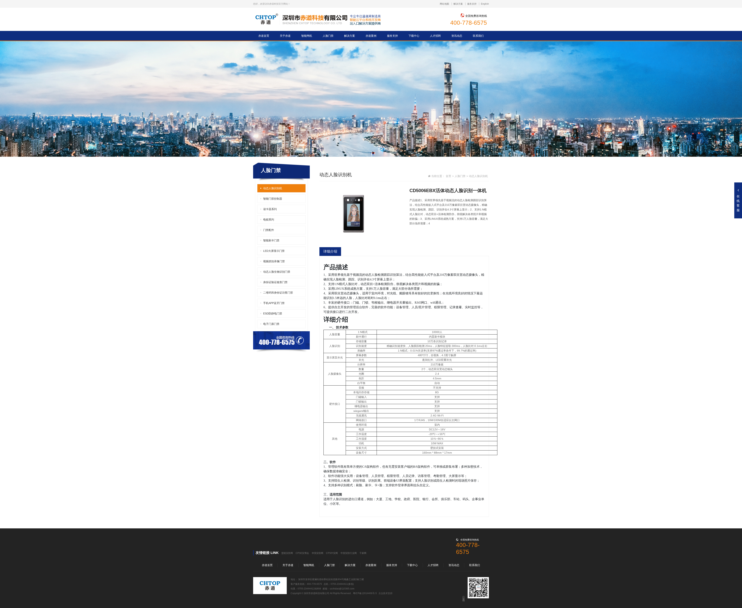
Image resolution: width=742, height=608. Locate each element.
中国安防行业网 (348, 553)
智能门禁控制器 (272, 198)
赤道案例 (370, 565)
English (485, 4)
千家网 (362, 553)
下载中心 (412, 565)
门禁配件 (268, 230)
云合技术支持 (385, 593)
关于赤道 (288, 565)
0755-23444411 (339, 584)
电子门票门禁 (271, 323)
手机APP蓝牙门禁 (274, 303)
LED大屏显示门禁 (274, 250)
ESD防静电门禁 (272, 313)
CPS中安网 (332, 553)
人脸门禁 (460, 176)
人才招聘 (433, 565)
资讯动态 (453, 565)
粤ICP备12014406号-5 (365, 593)
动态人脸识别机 (272, 188)
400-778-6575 (468, 23)
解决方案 (458, 4)
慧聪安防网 (287, 553)
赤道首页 (267, 565)
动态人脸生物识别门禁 (276, 271)
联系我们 (474, 565)
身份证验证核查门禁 (275, 282)
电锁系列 (268, 219)
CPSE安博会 (302, 553)
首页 (448, 176)
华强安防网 (317, 553)
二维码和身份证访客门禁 (278, 292)
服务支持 (472, 4)
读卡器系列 (270, 209)
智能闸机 (308, 565)
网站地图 (444, 4)
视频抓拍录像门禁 (274, 261)
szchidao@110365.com (342, 588)
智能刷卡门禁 (271, 240)
